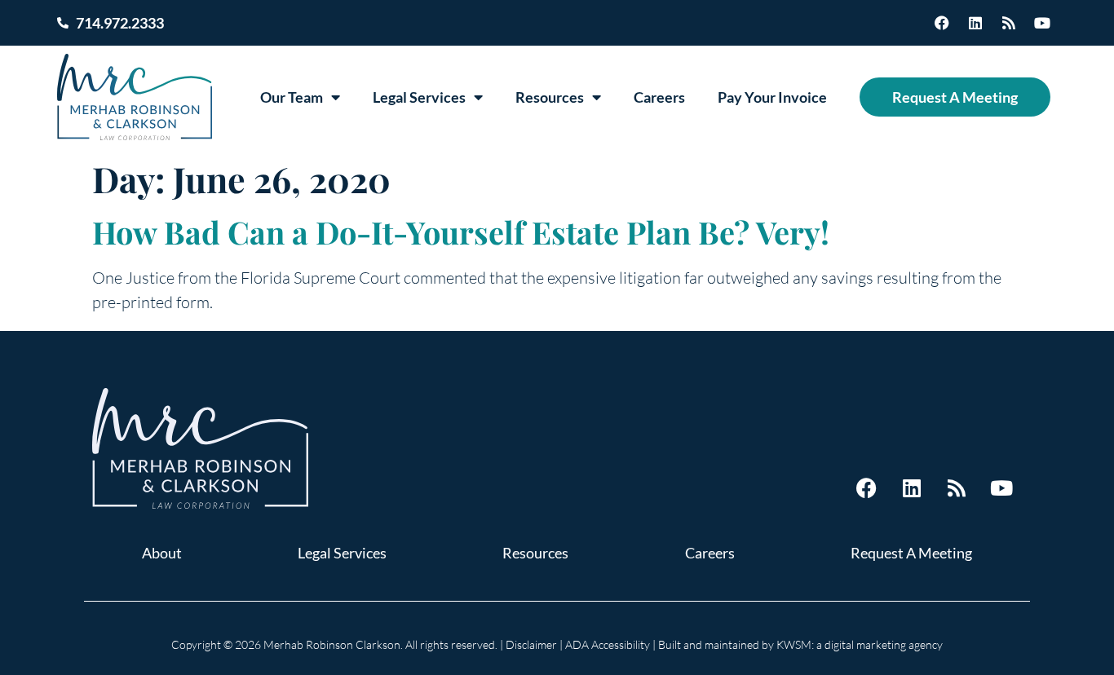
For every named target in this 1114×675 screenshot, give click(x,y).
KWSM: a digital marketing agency (859, 644)
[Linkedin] (975, 23)
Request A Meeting (955, 97)
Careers (659, 97)
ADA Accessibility (607, 644)
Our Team (291, 97)
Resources (549, 97)
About (162, 553)
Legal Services (419, 97)
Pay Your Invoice (772, 97)
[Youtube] (1042, 23)
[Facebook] (942, 23)
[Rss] (1008, 23)
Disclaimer (531, 644)
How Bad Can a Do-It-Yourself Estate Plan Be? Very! (460, 232)
